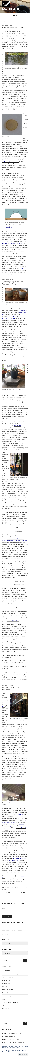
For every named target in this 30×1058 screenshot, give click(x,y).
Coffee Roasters (6, 983)
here (22, 876)
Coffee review (6, 980)
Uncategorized (6, 1008)
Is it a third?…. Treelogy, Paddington (11, 1033)
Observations (6, 993)
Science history (6, 996)
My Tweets (5, 934)
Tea (3, 1005)
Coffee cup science (7, 977)
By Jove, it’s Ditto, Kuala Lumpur (10, 1039)
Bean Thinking (11, 9)
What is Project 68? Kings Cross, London (13, 1042)
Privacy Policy (8, 1051)
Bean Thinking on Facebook (12, 922)
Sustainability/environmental (10, 1002)
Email (4, 908)
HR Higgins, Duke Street (8, 1036)
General (4, 986)
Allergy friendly (6, 970)
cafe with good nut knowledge (10, 974)
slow (3, 999)
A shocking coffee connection (13, 28)
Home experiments (7, 989)
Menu (15, 15)
